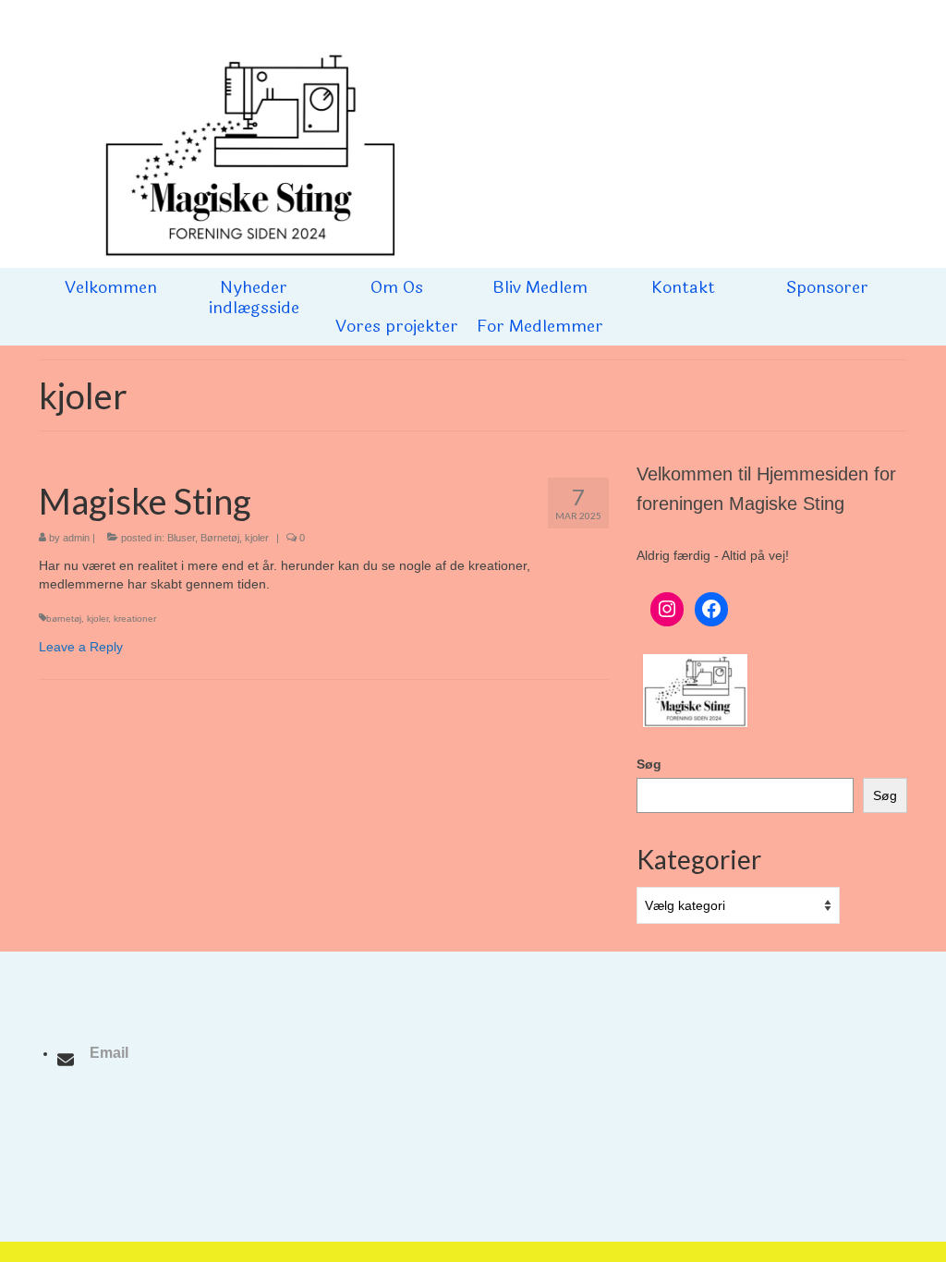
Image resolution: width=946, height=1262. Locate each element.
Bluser (181, 537)
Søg (649, 764)
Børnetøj (219, 537)
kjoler (257, 537)
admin (76, 537)
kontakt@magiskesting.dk (164, 1072)
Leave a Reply (81, 646)
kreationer (135, 618)
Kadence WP (264, 1210)
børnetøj (63, 618)
